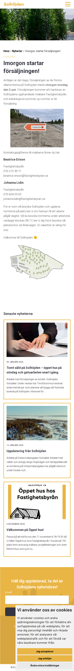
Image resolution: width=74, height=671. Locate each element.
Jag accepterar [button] (45, 651)
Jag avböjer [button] (45, 658)
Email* (8, 592)
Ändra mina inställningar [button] (44, 665)
